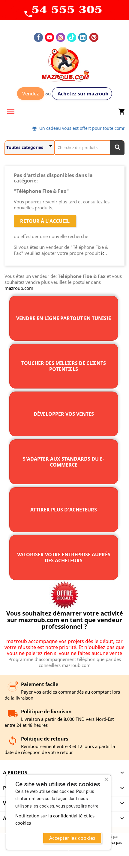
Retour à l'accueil (45, 221)
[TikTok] (71, 37)
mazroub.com (18, 288)
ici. (104, 253)
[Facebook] (38, 37)
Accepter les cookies (72, 838)
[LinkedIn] (82, 37)
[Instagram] (60, 37)
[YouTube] (49, 37)
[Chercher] (117, 147)
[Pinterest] (93, 37)
